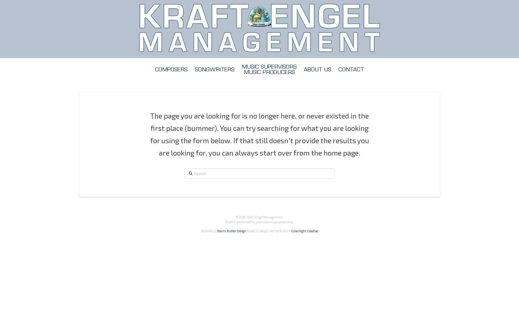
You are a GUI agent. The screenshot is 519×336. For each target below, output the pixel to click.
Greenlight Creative (304, 230)
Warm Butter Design (231, 230)
